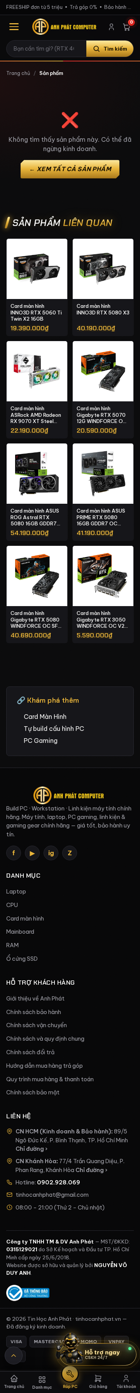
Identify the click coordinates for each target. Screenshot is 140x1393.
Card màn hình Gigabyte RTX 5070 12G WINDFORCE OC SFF (102, 415)
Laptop (16, 891)
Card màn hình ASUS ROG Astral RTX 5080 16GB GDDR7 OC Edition (34, 517)
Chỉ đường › (31, 1148)
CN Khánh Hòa (36, 1161)
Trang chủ (18, 73)
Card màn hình (25, 918)
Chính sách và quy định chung (45, 1038)
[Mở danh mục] (14, 26)
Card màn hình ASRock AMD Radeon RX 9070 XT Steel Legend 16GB (35, 415)
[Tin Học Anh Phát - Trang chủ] (65, 27)
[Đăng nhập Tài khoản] (111, 27)
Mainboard (20, 931)
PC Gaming (41, 740)
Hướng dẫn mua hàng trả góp (44, 1065)
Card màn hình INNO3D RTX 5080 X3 (103, 309)
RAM (12, 945)
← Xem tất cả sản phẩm (70, 169)
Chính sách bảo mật (33, 1092)
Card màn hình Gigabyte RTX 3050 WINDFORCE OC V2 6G (101, 619)
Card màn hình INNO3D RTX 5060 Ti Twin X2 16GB (36, 312)
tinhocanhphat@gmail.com (52, 1194)
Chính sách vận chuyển (36, 1025)
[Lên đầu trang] (14, 1355)
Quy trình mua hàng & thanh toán (50, 1079)
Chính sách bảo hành (33, 1012)
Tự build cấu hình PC (54, 728)
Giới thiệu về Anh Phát (35, 998)
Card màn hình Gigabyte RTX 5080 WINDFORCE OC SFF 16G (35, 619)
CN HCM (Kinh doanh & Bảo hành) (63, 1131)
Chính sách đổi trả (30, 1052)
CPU (12, 905)
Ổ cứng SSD (22, 958)
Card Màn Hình (45, 716)
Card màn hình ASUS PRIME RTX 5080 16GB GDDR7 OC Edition (101, 517)
